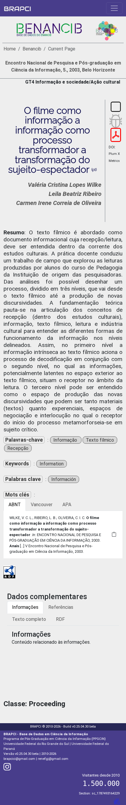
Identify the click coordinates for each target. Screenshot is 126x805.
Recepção (17, 448)
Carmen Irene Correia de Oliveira (58, 202)
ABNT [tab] (14, 504)
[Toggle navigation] (114, 8)
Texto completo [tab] (29, 619)
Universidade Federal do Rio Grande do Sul (36, 744)
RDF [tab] (60, 619)
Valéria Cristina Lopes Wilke (64, 184)
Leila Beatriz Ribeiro (75, 193)
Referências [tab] (60, 607)
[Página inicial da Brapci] (17, 8)
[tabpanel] (63, 534)
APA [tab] (66, 504)
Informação (65, 440)
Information (52, 464)
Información (63, 479)
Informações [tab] (25, 607)
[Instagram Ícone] (7, 768)
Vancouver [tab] (41, 504)
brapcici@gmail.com (19, 759)
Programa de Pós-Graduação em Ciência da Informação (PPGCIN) (55, 739)
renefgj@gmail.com (53, 759)
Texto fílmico (100, 440)
